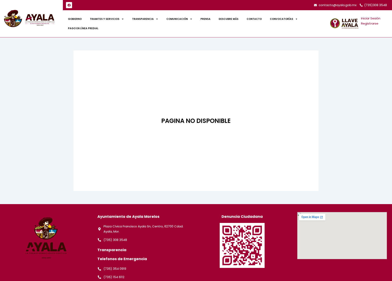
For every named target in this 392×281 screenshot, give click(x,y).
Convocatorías (281, 19)
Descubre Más (228, 19)
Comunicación (177, 19)
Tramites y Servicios (104, 19)
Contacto (254, 19)
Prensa (205, 19)
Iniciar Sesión (370, 18)
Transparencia (143, 19)
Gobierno (75, 19)
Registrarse (369, 23)
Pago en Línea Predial (83, 28)
